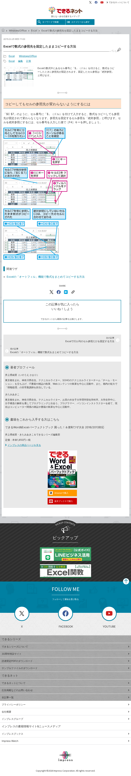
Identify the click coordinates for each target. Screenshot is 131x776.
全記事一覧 (8, 697)
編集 (20, 60)
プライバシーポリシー (14, 704)
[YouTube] (102, 2)
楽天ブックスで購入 (63, 501)
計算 (28, 60)
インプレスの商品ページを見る (24, 445)
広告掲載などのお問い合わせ (17, 690)
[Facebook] (96, 2)
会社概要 (6, 711)
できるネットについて (119, 2)
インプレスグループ (12, 718)
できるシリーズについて (15, 646)
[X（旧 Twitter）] (90, 2)
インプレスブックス (12, 733)
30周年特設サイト (11, 653)
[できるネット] (3, 30)
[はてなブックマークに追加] (66, 292)
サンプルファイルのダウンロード (20, 668)
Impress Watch (10, 740)
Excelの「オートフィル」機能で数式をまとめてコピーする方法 (46, 276)
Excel (34, 30)
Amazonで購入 (61, 493)
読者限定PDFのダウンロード (17, 660)
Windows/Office (18, 30)
